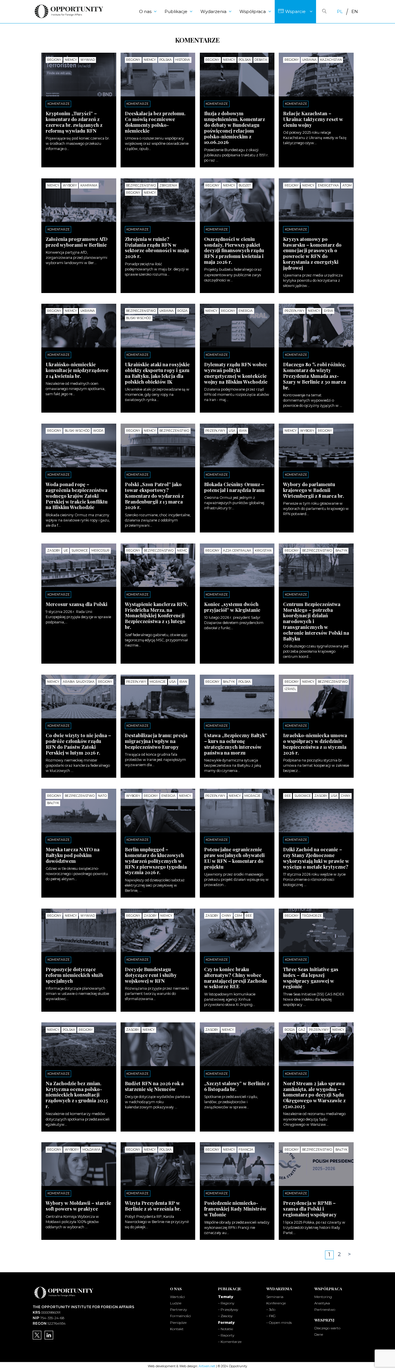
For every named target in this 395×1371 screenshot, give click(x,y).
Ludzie (175, 1303)
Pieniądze (178, 1322)
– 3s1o (270, 1309)
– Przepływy (228, 1309)
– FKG (271, 1316)
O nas (145, 11)
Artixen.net (207, 1366)
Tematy (225, 1297)
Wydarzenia (213, 11)
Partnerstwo (324, 1309)
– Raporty (226, 1335)
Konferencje (276, 1303)
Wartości (177, 1297)
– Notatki (225, 1329)
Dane (318, 1334)
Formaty (226, 1322)
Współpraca (252, 11)
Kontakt (177, 1329)
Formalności (180, 1316)
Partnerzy (178, 1309)
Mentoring (323, 1297)
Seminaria (274, 1297)
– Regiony (226, 1303)
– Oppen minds (279, 1322)
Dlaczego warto (327, 1328)
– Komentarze (229, 1341)
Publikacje (176, 11)
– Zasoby (225, 1316)
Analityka (322, 1303)
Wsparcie (295, 11)
